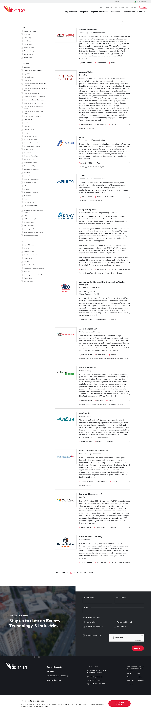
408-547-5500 (86, 197)
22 (85, 572)
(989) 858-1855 (86, 269)
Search (129, 1)
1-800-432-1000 (87, 481)
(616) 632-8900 (86, 124)
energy (125, 553)
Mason (139, 677)
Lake (129, 677)
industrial (83, 556)
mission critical (96, 556)
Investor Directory (54, 680)
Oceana (130, 684)
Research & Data (122, 7)
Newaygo (140, 680)
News (101, 7)
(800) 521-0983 (86, 63)
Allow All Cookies (119, 703)
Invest (134, 7)
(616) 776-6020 (86, 355)
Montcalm (130, 680)
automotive (117, 553)
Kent (138, 673)
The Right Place (13, 8)
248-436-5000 (86, 562)
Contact (143, 7)
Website (113, 63)
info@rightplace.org (96, 677)
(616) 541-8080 (86, 400)
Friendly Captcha (139, 640)
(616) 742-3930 (86, 527)
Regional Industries (54, 667)
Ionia (129, 673)
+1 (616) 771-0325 (95, 680)
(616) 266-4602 (86, 163)
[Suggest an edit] (129, 62)
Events (109, 7)
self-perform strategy (107, 546)
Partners (50, 671)
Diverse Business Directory (57, 676)
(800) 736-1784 (86, 441)
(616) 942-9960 (86, 319)
